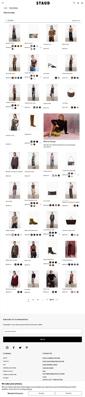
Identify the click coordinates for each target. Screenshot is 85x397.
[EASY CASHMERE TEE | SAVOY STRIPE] (33, 190)
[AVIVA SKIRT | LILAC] (14, 190)
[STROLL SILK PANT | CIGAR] (14, 62)
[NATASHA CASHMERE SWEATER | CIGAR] (71, 190)
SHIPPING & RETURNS (9, 368)
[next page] (56, 300)
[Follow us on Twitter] (20, 347)
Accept (41, 393)
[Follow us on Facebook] (13, 347)
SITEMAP (6, 378)
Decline (68, 393)
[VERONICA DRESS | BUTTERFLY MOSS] (33, 160)
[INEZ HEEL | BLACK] (52, 62)
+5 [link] (78, 175)
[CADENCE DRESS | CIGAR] (14, 92)
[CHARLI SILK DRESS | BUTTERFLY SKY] (71, 62)
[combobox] (73, 20)
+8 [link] (59, 264)
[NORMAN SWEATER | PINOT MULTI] (14, 279)
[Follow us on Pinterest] (26, 347)
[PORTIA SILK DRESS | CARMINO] (71, 249)
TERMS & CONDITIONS (9, 374)
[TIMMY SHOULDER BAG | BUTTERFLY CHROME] (71, 160)
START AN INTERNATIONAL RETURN (53, 361)
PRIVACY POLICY (8, 371)
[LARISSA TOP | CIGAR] (52, 33)
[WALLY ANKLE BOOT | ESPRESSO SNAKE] (52, 249)
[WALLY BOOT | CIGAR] (33, 122)
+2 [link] (40, 47)
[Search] (74, 3)
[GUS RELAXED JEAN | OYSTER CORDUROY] (52, 219)
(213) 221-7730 (46, 379)
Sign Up (42, 339)
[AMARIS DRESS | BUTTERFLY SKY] (14, 33)
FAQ (4, 364)
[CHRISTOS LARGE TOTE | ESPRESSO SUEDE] (71, 219)
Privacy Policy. (27, 389)
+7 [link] (40, 143)
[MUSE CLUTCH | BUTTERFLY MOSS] (33, 33)
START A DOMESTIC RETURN (51, 358)
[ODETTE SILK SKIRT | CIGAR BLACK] (71, 279)
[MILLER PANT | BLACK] (71, 33)
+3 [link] (40, 204)
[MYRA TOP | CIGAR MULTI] (33, 249)
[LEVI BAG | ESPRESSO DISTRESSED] (71, 92)
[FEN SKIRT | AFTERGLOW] (33, 279)
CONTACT (6, 361)
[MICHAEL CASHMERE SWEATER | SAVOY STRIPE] (14, 160)
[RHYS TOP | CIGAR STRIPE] (52, 279)
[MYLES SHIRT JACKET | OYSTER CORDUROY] (14, 249)
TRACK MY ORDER (47, 368)
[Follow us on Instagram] (7, 347)
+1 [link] (40, 77)
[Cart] (82, 3)
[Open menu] (3, 2)
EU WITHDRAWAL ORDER (49, 364)
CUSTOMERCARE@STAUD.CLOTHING (53, 374)
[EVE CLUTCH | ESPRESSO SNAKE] (52, 190)
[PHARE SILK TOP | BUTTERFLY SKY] (33, 62)
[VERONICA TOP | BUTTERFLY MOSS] (14, 122)
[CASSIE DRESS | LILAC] (52, 160)
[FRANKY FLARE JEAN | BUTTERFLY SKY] (33, 92)
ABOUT (5, 358)
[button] (78, 3)
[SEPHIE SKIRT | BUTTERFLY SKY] (52, 92)
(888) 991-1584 (58, 379)
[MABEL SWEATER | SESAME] (14, 219)
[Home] (43, 3)
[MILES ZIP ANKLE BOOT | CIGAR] (33, 219)
